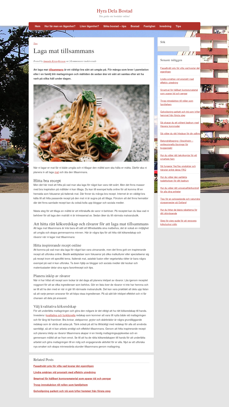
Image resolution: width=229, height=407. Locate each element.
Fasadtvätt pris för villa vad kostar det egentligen (63, 366)
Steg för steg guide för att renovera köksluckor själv (178, 222)
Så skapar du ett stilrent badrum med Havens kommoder (179, 124)
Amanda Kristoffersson (54, 61)
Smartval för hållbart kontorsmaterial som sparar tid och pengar (72, 378)
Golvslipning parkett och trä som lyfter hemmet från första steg (72, 391)
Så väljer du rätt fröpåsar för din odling (180, 133)
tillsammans (56, 69)
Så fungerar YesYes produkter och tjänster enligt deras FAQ (178, 167)
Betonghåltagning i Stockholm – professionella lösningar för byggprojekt (176, 144)
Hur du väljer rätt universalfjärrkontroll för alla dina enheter (179, 189)
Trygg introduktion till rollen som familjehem (60, 384)
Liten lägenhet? (89, 26)
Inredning (165, 26)
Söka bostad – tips (114, 26)
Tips (178, 26)
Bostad (135, 26)
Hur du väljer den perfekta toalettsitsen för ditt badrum (174, 178)
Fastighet (149, 26)
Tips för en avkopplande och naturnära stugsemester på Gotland (180, 200)
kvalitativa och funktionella (60, 315)
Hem (37, 26)
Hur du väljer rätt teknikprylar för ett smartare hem (178, 156)
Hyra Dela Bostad (114, 10)
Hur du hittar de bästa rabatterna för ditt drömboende (178, 211)
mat (57, 172)
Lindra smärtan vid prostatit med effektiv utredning (64, 372)
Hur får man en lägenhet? (60, 26)
